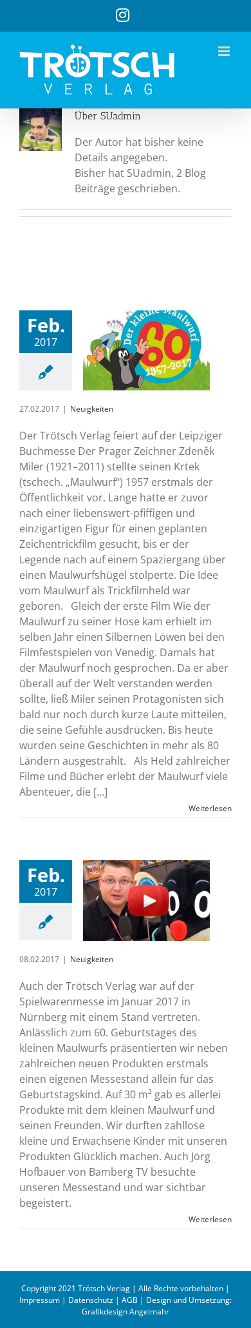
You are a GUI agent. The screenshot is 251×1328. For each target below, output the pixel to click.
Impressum (39, 1299)
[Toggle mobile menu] (225, 51)
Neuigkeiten (91, 408)
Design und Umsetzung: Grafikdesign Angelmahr (157, 1305)
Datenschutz (90, 1299)
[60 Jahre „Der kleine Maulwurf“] (146, 350)
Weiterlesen (210, 808)
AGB (130, 1299)
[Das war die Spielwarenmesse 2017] (146, 900)
